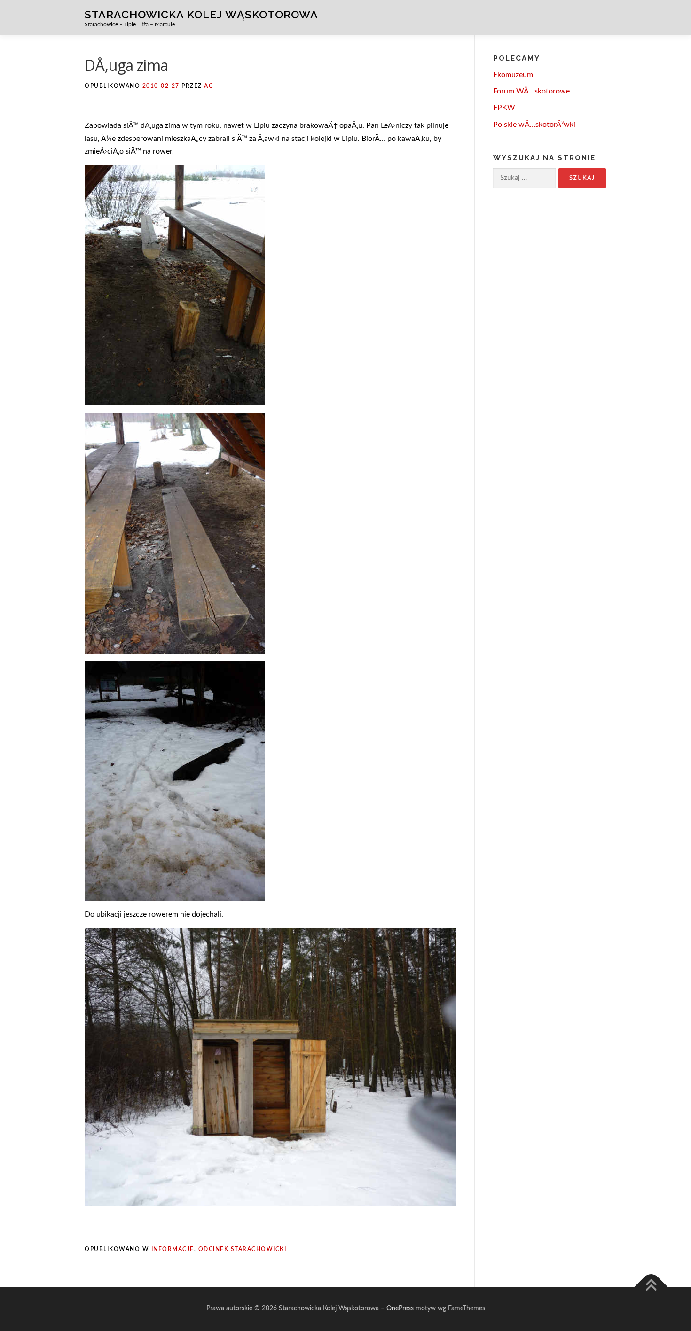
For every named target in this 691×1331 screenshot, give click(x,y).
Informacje (172, 1249)
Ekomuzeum (513, 74)
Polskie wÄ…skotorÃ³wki (534, 124)
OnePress (400, 1308)
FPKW (504, 107)
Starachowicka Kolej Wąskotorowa (201, 14)
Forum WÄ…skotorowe (531, 91)
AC (208, 86)
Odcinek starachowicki (242, 1249)
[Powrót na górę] (651, 1287)
